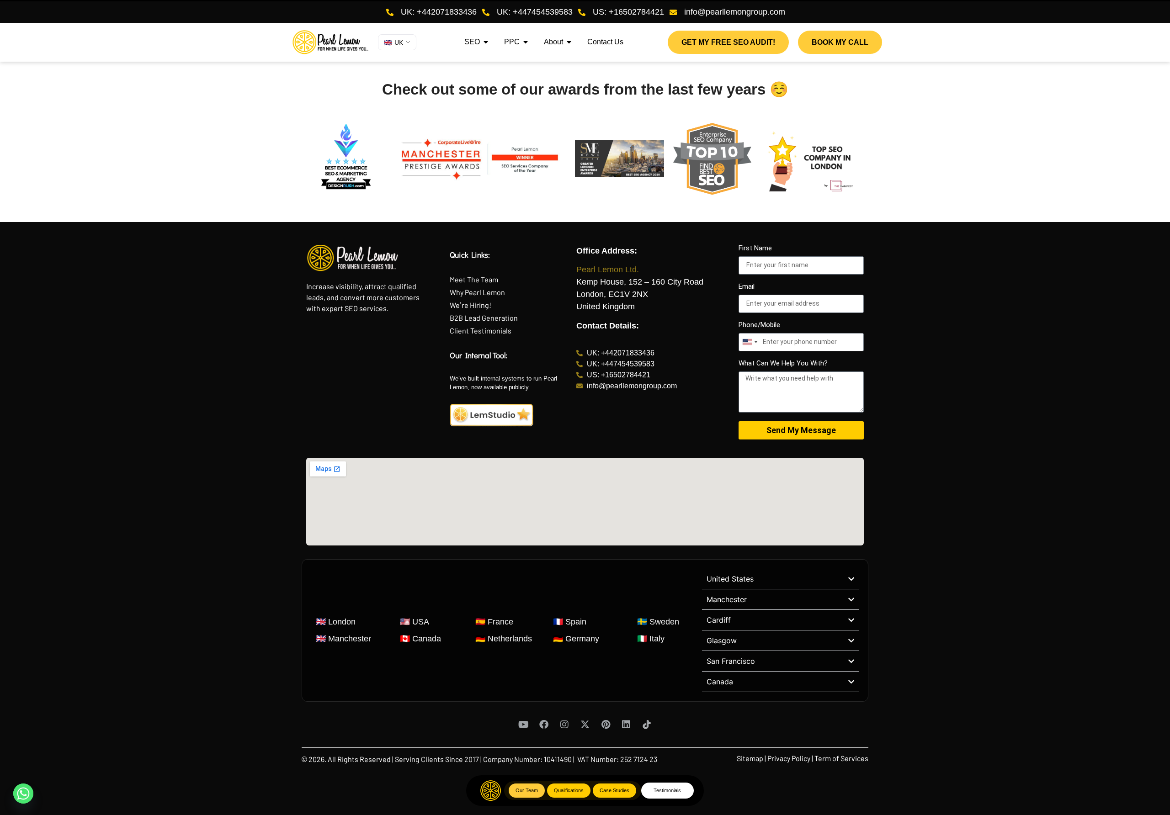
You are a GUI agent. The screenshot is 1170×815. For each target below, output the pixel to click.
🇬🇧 (393, 42)
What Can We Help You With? (783, 363)
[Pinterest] (605, 724)
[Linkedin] (626, 724)
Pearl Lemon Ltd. (607, 269)
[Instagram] (564, 724)
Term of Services (841, 758)
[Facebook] (544, 724)
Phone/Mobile (759, 325)
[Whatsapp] (23, 793)
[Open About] (569, 42)
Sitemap (751, 758)
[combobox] (749, 342)
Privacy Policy (788, 758)
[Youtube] (523, 724)
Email (747, 287)
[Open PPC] (525, 42)
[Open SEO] (485, 42)
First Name (755, 248)
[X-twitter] (585, 724)
